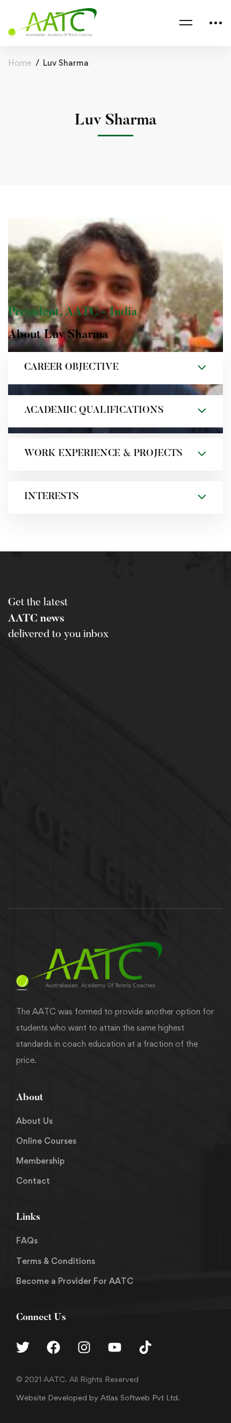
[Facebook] (53, 1347)
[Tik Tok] (145, 1347)
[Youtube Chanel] (114, 1347)
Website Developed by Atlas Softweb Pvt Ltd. (98, 1397)
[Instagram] (84, 1347)
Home (19, 63)
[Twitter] (23, 1347)
